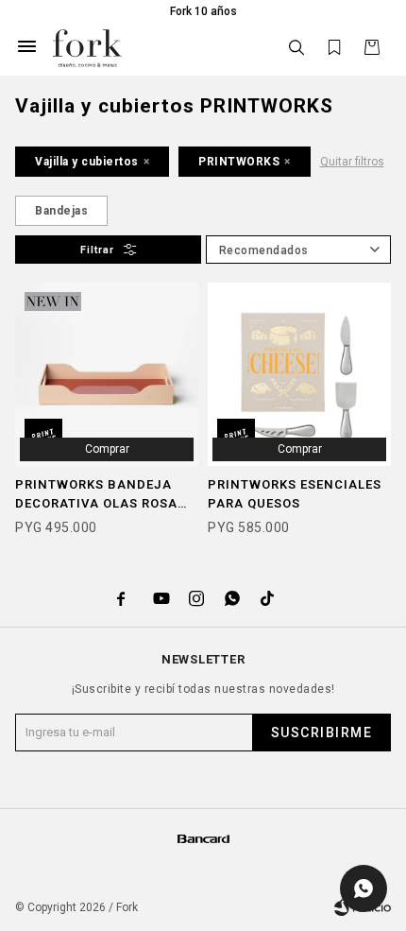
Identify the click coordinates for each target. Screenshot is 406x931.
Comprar (107, 449)
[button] (296, 47)
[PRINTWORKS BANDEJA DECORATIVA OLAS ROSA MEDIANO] (106, 374)
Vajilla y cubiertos (87, 161)
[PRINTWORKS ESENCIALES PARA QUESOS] (299, 374)
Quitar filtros (352, 161)
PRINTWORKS (238, 161)
